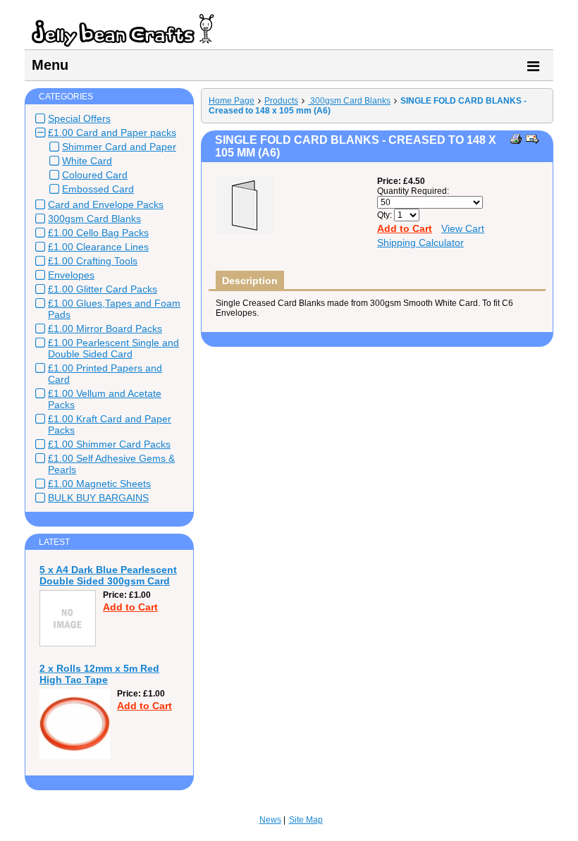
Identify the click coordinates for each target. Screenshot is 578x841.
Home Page (231, 101)
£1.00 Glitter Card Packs (102, 289)
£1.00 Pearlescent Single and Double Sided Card (113, 348)
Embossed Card (98, 189)
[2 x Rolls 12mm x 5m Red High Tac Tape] (74, 756)
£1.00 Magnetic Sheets (99, 483)
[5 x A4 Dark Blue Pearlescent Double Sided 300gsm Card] (67, 644)
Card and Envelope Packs (106, 204)
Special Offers (79, 118)
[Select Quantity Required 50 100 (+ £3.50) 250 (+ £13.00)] (430, 202)
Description (250, 280)
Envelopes (71, 275)
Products (281, 101)
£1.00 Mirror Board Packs (105, 328)
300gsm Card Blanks (94, 218)
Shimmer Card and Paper (119, 146)
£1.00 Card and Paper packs (112, 132)
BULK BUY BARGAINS (98, 497)
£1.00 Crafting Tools (92, 260)
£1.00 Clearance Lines (98, 246)
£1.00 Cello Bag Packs (98, 232)
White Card (87, 160)
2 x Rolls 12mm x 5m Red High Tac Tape (99, 674)
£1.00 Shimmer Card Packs (109, 444)
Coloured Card (95, 174)
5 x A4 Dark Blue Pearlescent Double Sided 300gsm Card (108, 575)
